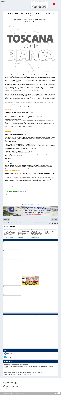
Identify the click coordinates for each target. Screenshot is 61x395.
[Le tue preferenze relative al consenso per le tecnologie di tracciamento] (59, 393)
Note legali (5, 388)
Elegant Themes (11, 393)
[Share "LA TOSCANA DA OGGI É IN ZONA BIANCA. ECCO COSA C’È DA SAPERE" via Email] (35, 204)
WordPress (22, 393)
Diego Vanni (28, 21)
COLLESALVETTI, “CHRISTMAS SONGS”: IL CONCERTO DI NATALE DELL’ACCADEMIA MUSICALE (23, 372)
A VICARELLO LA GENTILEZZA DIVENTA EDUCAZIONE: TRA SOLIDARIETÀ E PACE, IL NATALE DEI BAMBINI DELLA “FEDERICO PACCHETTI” (28, 367)
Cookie (16, 386)
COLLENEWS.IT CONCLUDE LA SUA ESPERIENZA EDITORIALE (16, 364)
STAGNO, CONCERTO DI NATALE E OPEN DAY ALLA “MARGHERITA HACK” (18, 374)
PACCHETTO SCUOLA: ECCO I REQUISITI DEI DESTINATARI (50, 232)
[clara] (12, 241)
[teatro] (12, 250)
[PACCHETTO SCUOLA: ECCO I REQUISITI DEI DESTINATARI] (50, 229)
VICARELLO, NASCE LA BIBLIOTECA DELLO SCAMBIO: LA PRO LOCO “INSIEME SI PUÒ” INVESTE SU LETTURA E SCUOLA (27, 369)
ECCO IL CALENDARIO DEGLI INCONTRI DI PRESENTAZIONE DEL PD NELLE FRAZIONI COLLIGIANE (23, 233)
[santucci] (12, 268)
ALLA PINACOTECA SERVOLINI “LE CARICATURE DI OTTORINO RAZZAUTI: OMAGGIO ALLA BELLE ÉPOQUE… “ (10, 233)
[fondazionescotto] (12, 286)
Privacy (12, 386)
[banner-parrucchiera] (12, 295)
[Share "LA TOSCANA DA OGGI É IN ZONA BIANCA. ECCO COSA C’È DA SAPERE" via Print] (38, 204)
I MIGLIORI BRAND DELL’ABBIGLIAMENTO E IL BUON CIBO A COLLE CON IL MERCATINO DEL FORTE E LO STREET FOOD (37, 233)
